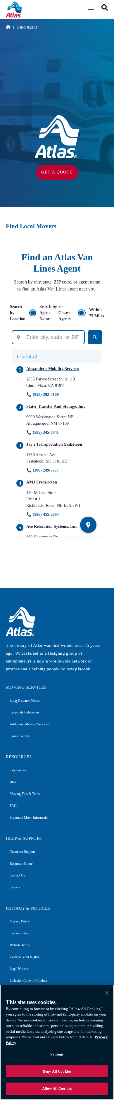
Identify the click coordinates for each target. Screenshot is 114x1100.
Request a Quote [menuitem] (21, 864)
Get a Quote (56, 172)
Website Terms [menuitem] (20, 945)
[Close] (107, 992)
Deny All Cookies (57, 1071)
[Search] (95, 337)
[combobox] (102, 7)
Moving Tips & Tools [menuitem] (25, 794)
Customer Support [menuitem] (22, 852)
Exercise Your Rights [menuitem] (24, 957)
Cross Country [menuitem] (20, 736)
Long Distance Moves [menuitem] (25, 701)
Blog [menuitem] (13, 782)
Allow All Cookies (57, 1088)
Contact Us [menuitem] (17, 875)
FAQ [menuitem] (13, 806)
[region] (57, 1042)
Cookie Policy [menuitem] (19, 933)
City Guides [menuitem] (18, 770)
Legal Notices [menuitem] (19, 969)
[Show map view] (88, 525)
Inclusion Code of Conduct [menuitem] (28, 981)
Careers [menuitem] (15, 887)
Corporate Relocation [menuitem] (24, 712)
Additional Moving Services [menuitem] (29, 724)
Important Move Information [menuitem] (29, 818)
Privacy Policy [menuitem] (20, 921)
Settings (56, 1054)
